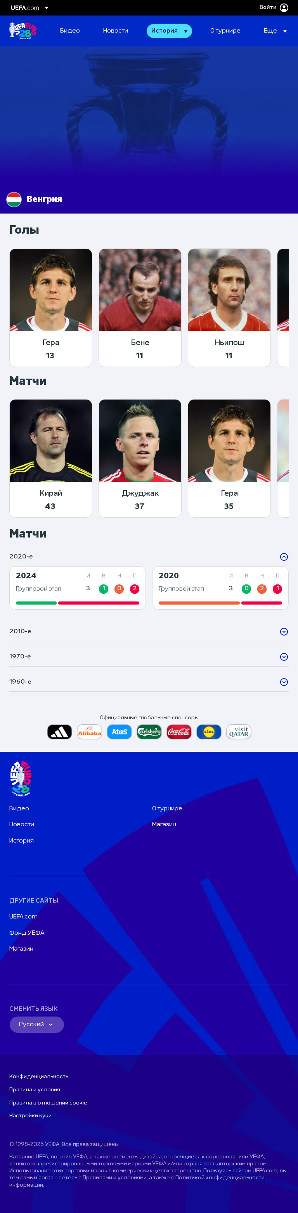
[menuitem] (72, 31)
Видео (19, 809)
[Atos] (119, 731)
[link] (70, 31)
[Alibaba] (89, 731)
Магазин (164, 824)
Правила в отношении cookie (48, 1103)
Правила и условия (34, 1089)
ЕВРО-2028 (22, 31)
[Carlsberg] (149, 731)
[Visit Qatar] (238, 731)
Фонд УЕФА (27, 933)
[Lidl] (209, 731)
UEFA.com (23, 917)
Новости (21, 824)
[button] (169, 31)
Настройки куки (30, 1115)
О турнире (167, 809)
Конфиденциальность (38, 1076)
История (21, 841)
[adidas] (59, 731)
